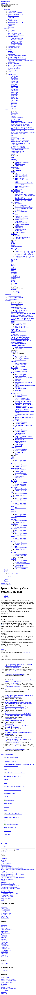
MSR (16, 215)
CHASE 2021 (5, 908)
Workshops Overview (14, 46)
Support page (4, 851)
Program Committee (20, 308)
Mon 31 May (14, 100)
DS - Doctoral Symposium (18, 138)
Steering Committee (20, 366)
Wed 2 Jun (14, 103)
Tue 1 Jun (14, 102)
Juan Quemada (9, 724)
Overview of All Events (14, 33)
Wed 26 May (14, 92)
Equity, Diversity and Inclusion (23, 347)
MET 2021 (4, 936)
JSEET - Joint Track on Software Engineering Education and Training (21, 124)
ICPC (16, 173)
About (6, 596)
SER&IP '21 (4, 947)
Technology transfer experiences (14, 720)
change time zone (26, 652)
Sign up (6, 581)
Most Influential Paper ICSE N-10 (20, 143)
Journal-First (11, 54)
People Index (14, 352)
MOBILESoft (18, 203)
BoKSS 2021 (4, 926)
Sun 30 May (14, 98)
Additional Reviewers (21, 310)
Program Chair (19, 471)
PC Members (18, 396)
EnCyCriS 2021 (5, 933)
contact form (4, 847)
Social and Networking (14, 68)
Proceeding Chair (19, 476)
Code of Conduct (12, 20)
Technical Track (12, 52)
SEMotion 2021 (5, 945)
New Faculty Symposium (15, 65)
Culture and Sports (13, 70)
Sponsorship (7, 294)
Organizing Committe (17, 304)
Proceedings (11, 25)
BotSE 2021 (4, 928)
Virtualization (18, 348)
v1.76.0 (17, 850)
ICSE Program (12, 30)
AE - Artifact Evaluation (18, 133)
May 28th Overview (16, 44)
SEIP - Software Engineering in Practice (22, 122)
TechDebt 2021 (5, 918)
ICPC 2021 (4, 911)
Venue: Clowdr (12, 11)
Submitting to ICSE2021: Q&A (20, 148)
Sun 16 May (14, 76)
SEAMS (17, 291)
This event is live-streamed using (13, 674)
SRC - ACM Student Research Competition (23, 132)
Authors (10, 19)
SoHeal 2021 (4, 953)
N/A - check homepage (21, 508)
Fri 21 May (14, 84)
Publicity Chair (19, 477)
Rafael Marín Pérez (10, 718)
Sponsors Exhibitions (13, 47)
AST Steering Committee (22, 358)
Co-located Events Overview (16, 35)
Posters (13, 135)
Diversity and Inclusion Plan (15, 22)
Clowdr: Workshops (13, 16)
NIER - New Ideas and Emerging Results (22, 129)
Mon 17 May (14, 78)
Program (6, 28)
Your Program (11, 32)
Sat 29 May (14, 97)
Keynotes (10, 49)
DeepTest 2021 (5, 931)
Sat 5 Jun (13, 108)
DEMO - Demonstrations (18, 130)
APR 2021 (4, 925)
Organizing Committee (21, 357)
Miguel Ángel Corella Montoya (14, 737)
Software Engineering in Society (17, 57)
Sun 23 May (14, 87)
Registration (11, 17)
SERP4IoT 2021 (5, 948)
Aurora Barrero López (14, 667)
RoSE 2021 (4, 939)
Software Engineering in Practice (17, 55)
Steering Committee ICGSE (22, 399)
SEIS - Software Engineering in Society (22, 127)
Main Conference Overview (19, 38)
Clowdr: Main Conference (15, 12)
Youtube (23, 674)
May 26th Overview (16, 41)
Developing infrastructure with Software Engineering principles (17, 726)
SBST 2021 (4, 941)
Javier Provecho (9, 730)
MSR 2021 (4, 916)
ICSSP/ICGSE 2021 (6, 913)
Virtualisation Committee (21, 567)
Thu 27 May (14, 94)
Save (2, 647)
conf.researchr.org (9, 850)
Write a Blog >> (5, 1)
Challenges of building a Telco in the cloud (17, 709)
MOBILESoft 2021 (6, 915)
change (5, 660)
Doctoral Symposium (13, 63)
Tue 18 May (14, 79)
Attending (7, 9)
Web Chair (18, 479)
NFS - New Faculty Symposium (20, 140)
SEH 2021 (4, 944)
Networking (11, 27)
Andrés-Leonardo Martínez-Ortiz (14, 670)
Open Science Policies (17, 149)
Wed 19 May (14, 81)
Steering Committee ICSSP (22, 398)
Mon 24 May (14, 89)
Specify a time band (22, 646)
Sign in (6, 579)
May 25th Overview (16, 39)
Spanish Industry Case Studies (19, 141)
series (9, 584)
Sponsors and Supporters (14, 296)
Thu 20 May (14, 82)
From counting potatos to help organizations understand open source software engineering (18, 702)
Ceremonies (14, 113)
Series (9, 576)
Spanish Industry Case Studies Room (18, 665)
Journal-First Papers (16, 121)
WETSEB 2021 (5, 956)
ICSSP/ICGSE (19, 192)
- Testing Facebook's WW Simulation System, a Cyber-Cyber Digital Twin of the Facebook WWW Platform (25, 253)
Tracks (6, 110)
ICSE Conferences (13, 573)
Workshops (14, 137)
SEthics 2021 (4, 952)
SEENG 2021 (4, 942)
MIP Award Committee (21, 565)
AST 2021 (4, 907)
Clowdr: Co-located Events (15, 14)
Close (2, 649)
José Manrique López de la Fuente (14, 707)
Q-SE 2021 (4, 937)
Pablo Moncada (9, 712)
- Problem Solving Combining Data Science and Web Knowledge (24, 256)
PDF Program (11, 24)
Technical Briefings (13, 67)
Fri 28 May (14, 95)
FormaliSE (18, 168)
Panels (9, 71)
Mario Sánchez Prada (11, 700)
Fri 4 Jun (13, 106)
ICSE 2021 (4, 584)
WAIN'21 (3, 955)
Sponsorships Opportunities (15, 297)
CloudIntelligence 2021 (7, 929)
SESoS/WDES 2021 (6, 950)
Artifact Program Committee (22, 563)
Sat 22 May (14, 86)
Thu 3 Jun (14, 105)
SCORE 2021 (4, 963)
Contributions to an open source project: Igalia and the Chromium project (19, 696)
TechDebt (17, 235)
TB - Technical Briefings (18, 146)
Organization (7, 300)
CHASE (17, 160)
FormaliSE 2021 (5, 910)
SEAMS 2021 (5, 970)
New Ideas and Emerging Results (17, 59)
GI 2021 (3, 934)
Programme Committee (21, 371)
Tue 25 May (14, 90)
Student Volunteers (16, 145)
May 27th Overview (16, 43)
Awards (10, 51)
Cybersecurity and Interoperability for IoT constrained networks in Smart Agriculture (18, 714)
